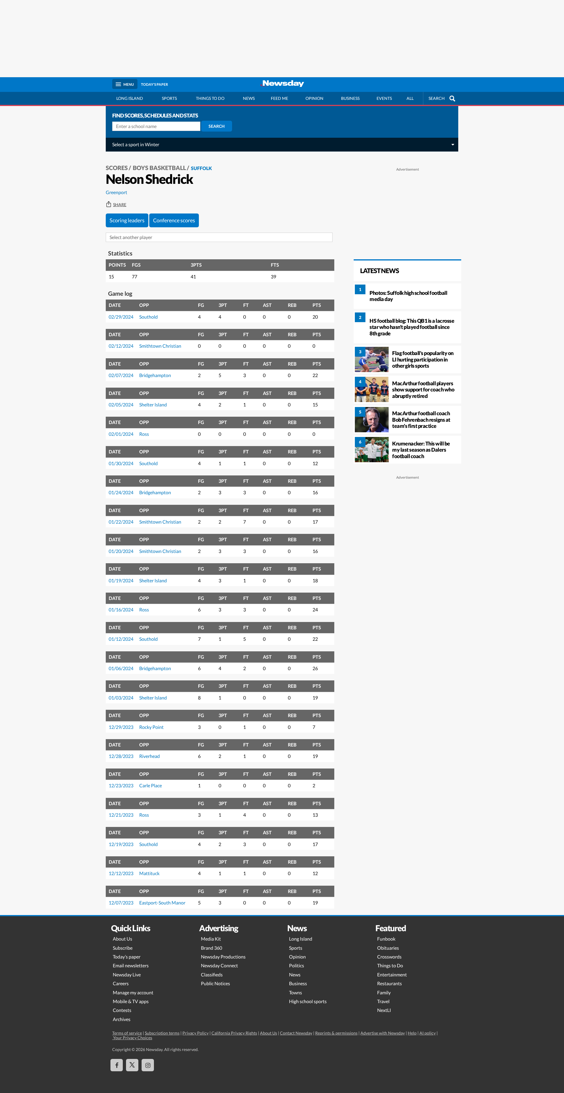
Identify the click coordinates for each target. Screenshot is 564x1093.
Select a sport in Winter (135, 144)
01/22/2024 (121, 521)
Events (384, 98)
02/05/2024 (121, 404)
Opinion (314, 98)
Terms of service (127, 1032)
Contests (122, 1010)
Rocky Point (151, 727)
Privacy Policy (195, 1032)
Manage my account (133, 992)
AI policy (427, 1032)
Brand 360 (211, 948)
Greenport (116, 192)
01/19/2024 (121, 580)
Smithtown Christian (160, 346)
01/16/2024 (121, 609)
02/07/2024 (121, 375)
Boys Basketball (159, 167)
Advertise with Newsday (382, 1032)
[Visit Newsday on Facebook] (116, 1065)
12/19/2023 (121, 844)
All (410, 98)
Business (350, 98)
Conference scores (174, 220)
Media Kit (211, 938)
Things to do (210, 98)
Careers (121, 983)
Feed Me (279, 98)
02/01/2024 (121, 434)
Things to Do (390, 965)
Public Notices (215, 983)
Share (119, 204)
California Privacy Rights (234, 1032)
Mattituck (149, 873)
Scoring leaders (127, 220)
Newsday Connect (219, 965)
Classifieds (212, 974)
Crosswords (389, 956)
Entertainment (392, 974)
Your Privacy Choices (132, 1037)
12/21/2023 (121, 815)
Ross (144, 434)
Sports (169, 98)
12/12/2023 (121, 873)
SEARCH (437, 98)
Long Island (129, 98)
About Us (122, 938)
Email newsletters (131, 965)
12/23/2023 (121, 785)
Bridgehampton (155, 375)
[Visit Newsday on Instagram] (148, 1065)
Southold (148, 317)
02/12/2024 (121, 346)
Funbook (386, 938)
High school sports (308, 1001)
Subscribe (122, 948)
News (249, 98)
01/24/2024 (121, 492)
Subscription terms (162, 1032)
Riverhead (149, 756)
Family (384, 992)
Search (217, 126)
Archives (121, 1019)
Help (412, 1032)
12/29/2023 (121, 727)
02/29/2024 (121, 317)
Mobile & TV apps (131, 1001)
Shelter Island (153, 404)
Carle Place (150, 785)
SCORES (117, 167)
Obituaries (388, 948)
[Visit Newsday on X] (132, 1065)
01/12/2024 (121, 639)
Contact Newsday (296, 1032)
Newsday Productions (223, 956)
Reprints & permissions (336, 1032)
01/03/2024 (121, 697)
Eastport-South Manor (162, 902)
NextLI (384, 1010)
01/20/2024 (121, 551)
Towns (295, 992)
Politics (296, 965)
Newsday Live (127, 974)
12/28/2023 (121, 756)
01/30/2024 (121, 463)
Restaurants (389, 983)
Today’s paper (126, 956)
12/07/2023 (121, 902)
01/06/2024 (121, 668)
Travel (383, 1001)
